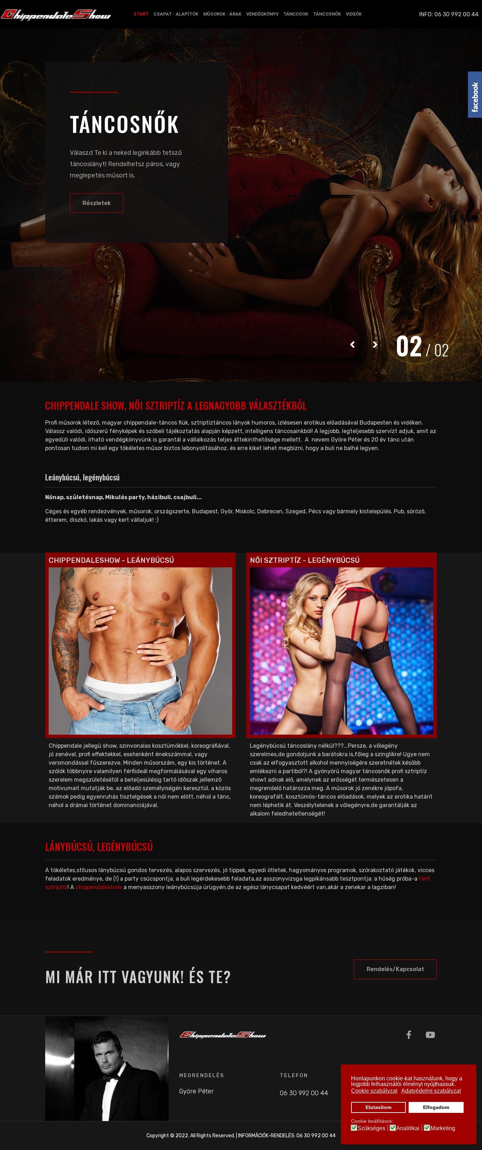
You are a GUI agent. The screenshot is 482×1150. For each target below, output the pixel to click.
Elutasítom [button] (378, 1107)
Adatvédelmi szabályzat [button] (431, 1091)
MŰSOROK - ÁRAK (222, 14)
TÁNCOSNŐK (327, 14)
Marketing (442, 1128)
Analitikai (408, 1128)
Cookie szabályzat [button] (374, 1091)
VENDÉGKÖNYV (262, 14)
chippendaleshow (99, 887)
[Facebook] (408, 1035)
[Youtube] (430, 1035)
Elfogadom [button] (436, 1107)
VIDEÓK (354, 14)
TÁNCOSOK (295, 14)
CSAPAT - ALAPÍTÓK (175, 14)
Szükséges (371, 1128)
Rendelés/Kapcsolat (395, 969)
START (141, 14)
